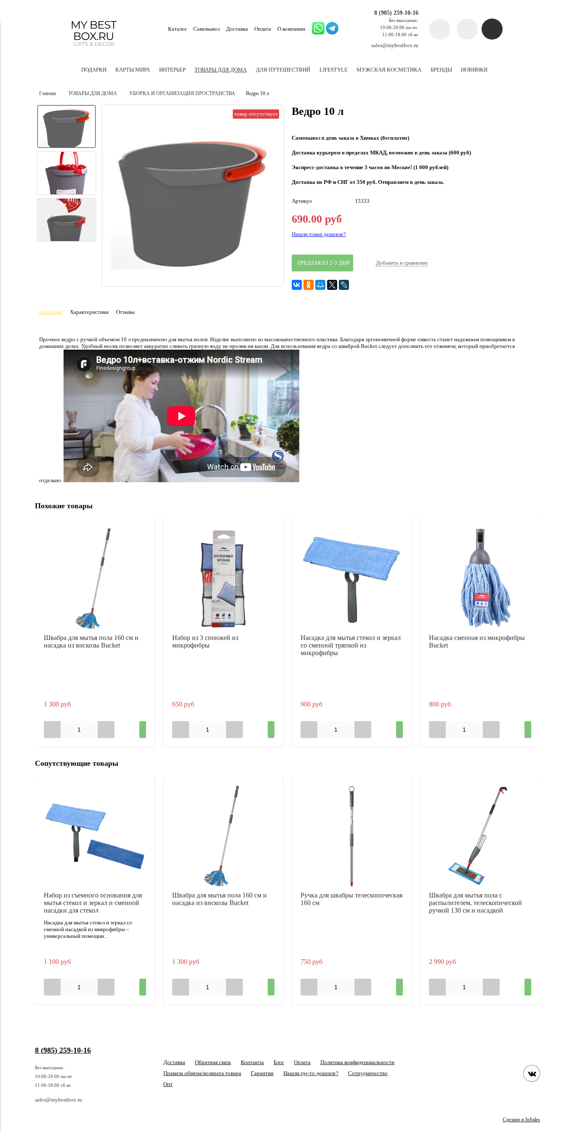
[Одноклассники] (308, 285)
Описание (50, 312)
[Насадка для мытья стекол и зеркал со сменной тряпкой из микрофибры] (352, 579)
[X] (332, 285)
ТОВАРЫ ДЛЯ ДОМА (92, 93)
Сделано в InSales (521, 1120)
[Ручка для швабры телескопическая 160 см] (352, 836)
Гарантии (262, 1073)
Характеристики (89, 312)
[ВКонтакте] (297, 285)
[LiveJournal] (344, 285)
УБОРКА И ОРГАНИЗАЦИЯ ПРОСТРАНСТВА (182, 93)
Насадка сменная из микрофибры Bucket (477, 641)
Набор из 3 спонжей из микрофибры (205, 641)
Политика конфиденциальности (357, 1062)
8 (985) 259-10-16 (396, 12)
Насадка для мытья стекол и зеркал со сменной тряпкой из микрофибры (351, 645)
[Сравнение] (467, 29)
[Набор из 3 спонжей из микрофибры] (223, 579)
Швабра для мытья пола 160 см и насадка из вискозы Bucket (91, 641)
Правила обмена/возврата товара (202, 1073)
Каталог (177, 29)
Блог (279, 1062)
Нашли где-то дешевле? (310, 1073)
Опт (168, 1084)
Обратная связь (213, 1062)
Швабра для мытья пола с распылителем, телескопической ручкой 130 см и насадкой (475, 903)
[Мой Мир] (320, 285)
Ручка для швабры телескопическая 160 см (351, 899)
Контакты (252, 1062)
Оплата (262, 29)
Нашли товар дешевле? (319, 234)
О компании (291, 29)
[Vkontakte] (531, 1073)
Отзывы (125, 312)
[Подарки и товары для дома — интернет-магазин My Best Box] (93, 50)
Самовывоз (206, 29)
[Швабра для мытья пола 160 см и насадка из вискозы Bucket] (95, 579)
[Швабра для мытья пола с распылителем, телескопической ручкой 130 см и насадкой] (480, 836)
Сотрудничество (368, 1073)
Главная (47, 93)
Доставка (237, 29)
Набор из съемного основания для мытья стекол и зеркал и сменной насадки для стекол (93, 903)
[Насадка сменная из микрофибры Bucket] (480, 579)
